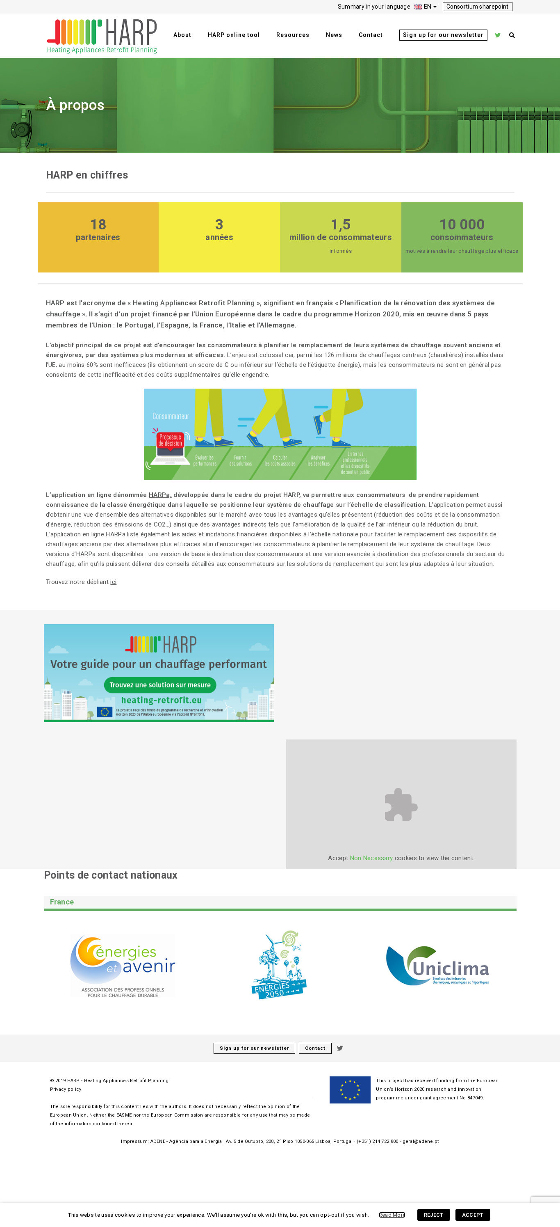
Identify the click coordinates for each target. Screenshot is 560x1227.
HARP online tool (234, 35)
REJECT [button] (434, 1215)
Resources (293, 35)
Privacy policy (66, 1089)
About (182, 35)
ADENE (158, 1141)
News (334, 35)
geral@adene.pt (421, 1141)
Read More (392, 1215)
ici (113, 582)
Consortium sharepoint (477, 6)
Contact (371, 35)
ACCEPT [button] (473, 1215)
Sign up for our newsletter (443, 35)
